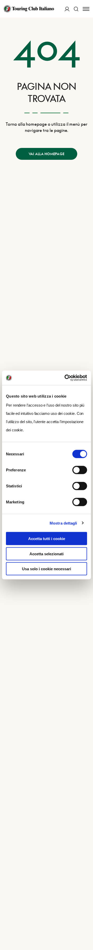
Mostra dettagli (63, 523)
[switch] (79, 470)
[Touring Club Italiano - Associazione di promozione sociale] (29, 8)
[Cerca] (76, 8)
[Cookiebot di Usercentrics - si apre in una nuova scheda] (65, 378)
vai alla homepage (46, 154)
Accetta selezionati (46, 553)
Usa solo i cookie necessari (46, 569)
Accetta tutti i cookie (46, 538)
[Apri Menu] (86, 8)
